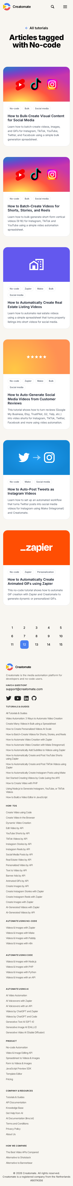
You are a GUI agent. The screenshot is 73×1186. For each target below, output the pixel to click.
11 (12, 644)
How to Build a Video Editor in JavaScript (26, 797)
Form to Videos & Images (19, 1063)
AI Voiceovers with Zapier (19, 1000)
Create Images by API (17, 886)
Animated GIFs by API (17, 880)
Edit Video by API (14, 828)
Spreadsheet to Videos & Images (23, 1058)
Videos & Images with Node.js (21, 961)
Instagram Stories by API (18, 843)
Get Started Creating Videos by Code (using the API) (33, 777)
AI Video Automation (16, 995)
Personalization (45, 572)
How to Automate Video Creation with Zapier (29, 739)
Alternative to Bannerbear (19, 1162)
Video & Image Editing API (19, 1052)
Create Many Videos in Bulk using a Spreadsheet (31, 723)
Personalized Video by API (19, 865)
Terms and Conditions (17, 1123)
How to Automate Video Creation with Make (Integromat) (35, 744)
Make (40, 288)
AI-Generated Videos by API (20, 912)
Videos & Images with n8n (19, 943)
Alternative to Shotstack (18, 1157)
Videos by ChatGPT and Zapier (22, 1011)
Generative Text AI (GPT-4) (20, 1021)
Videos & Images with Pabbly (21, 938)
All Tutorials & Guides (16, 713)
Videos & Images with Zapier (20, 927)
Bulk (27, 108)
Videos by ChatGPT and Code (21, 1016)
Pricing (9, 1079)
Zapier (28, 288)
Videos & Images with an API (20, 977)
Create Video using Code (19, 812)
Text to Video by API (16, 870)
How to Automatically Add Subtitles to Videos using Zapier (35, 750)
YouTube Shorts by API (18, 833)
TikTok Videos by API (16, 838)
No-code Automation (17, 1047)
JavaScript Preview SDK (18, 1068)
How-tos (11, 805)
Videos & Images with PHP (19, 966)
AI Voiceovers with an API (19, 1005)
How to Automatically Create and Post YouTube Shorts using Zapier (34, 757)
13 (36, 644)
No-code (14, 108)
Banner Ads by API (15, 875)
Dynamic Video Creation (18, 822)
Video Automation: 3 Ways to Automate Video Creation (34, 718)
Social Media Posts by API (19, 854)
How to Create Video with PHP (22, 783)
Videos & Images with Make (20, 932)
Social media (42, 108)
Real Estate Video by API (18, 859)
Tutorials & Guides (17, 706)
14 (48, 644)
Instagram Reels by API (18, 849)
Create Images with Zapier (19, 901)
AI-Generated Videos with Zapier (22, 907)
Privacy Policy (13, 1128)
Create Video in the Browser (20, 817)
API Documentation (16, 1102)
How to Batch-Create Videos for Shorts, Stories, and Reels (36, 734)
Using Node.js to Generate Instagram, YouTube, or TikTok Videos (35, 790)
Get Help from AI (14, 1113)
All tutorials (39, 28)
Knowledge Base (14, 1107)
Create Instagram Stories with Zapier (25, 891)
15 (61, 644)
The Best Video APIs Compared (22, 1152)
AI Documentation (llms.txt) (20, 1118)
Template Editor (14, 1073)
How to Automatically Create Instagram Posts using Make (36, 772)
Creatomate (22, 7)
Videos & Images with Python (21, 972)
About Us (11, 1134)
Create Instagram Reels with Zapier (24, 896)
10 (61, 636)
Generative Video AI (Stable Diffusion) (25, 1032)
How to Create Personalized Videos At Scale (28, 728)
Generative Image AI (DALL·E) (21, 1027)
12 (24, 644)
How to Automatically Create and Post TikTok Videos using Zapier (36, 766)
